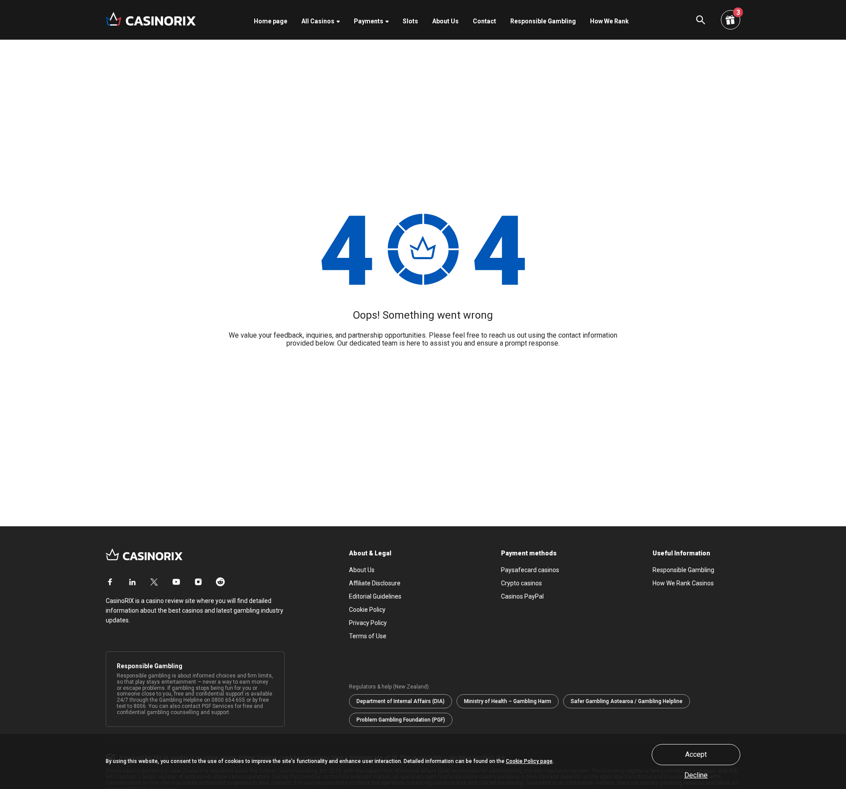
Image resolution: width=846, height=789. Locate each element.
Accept (696, 754)
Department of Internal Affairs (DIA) (400, 701)
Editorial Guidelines (375, 596)
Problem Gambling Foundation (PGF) (400, 720)
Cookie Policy (367, 609)
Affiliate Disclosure (375, 583)
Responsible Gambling (543, 21)
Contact (484, 21)
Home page (270, 21)
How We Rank (609, 21)
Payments (368, 21)
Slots (410, 21)
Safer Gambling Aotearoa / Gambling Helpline (627, 701)
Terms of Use (367, 636)
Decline (696, 775)
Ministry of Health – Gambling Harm (507, 701)
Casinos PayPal (522, 596)
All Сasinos (317, 21)
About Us (445, 21)
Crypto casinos (521, 583)
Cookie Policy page (529, 761)
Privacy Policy (368, 622)
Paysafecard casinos (530, 569)
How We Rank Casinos (683, 583)
